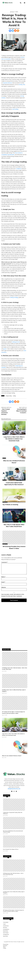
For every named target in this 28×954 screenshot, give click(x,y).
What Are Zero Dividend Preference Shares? (14, 461)
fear (24, 84)
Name (3, 577)
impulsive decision (7, 83)
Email (3, 582)
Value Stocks (5, 936)
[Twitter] (12, 30)
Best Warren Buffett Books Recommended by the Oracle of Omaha (13, 831)
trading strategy (14, 297)
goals (5, 349)
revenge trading (8, 395)
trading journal (16, 342)
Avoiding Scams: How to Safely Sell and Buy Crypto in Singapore (14, 690)
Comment (4, 562)
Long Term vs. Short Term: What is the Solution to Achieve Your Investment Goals (14, 438)
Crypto (4, 924)
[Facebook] (10, 30)
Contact (4, 948)
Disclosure (5, 945)
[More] (18, 30)
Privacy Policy (5, 944)
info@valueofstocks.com (14, 788)
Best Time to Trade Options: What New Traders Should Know (14, 525)
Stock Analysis (5, 932)
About (4, 947)
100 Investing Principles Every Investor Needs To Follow (14, 547)
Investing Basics (6, 929)
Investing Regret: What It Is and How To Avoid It (21, 410)
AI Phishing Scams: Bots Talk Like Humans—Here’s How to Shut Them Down (14, 668)
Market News (5, 931)
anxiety (20, 84)
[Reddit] (15, 30)
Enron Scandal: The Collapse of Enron (10, 849)
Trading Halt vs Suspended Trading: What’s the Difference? (12, 813)
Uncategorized (6, 934)
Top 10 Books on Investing (10, 504)
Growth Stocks (6, 925)
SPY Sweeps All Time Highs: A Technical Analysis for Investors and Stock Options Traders (13, 712)
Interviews (5, 927)
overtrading (15, 109)
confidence (18, 168)
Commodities (5, 922)
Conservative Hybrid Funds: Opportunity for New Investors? (14, 483)
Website (3, 587)
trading (14, 395)
